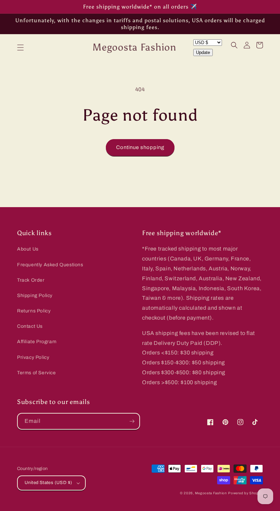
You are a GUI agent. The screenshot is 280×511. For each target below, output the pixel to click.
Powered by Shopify (245, 493)
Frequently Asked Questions (50, 264)
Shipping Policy (35, 295)
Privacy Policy (33, 357)
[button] (20, 47)
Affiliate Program (36, 341)
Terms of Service (36, 372)
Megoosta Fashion (211, 493)
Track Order (31, 280)
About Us (28, 249)
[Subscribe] (131, 421)
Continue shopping (140, 147)
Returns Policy (34, 310)
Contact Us (30, 326)
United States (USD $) (48, 482)
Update (203, 52)
